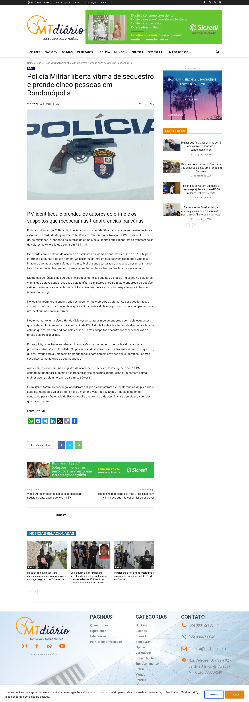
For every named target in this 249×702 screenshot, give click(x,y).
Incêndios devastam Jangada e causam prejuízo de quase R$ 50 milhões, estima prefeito (201, 189)
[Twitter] (69, 445)
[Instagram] (210, 3)
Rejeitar (214, 694)
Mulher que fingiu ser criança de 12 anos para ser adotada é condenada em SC (201, 146)
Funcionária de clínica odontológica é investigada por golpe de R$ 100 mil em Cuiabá (134, 576)
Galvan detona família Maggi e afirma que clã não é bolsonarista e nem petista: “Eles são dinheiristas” (201, 211)
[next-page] (35, 591)
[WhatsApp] (215, 3)
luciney (34, 103)
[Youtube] (220, 3)
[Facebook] (205, 3)
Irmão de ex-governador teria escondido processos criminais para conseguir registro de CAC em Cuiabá (47, 576)
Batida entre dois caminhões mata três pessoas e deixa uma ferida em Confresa (201, 168)
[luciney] (41, 514)
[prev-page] (29, 591)
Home (30, 62)
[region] (124, 693)
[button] (217, 51)
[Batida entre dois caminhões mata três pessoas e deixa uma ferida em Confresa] (171, 166)
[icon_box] (198, 639)
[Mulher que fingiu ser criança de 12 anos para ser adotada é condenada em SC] (171, 145)
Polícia (39, 62)
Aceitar (235, 694)
